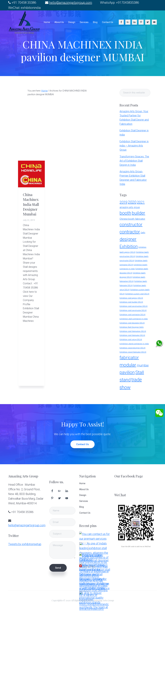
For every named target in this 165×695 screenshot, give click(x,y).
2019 (123, 202)
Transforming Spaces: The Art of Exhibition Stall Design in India (134, 160)
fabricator (129, 357)
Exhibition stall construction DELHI (133, 306)
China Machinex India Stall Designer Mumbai (31, 204)
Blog (81, 507)
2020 (132, 202)
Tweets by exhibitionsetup (24, 544)
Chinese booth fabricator (132, 219)
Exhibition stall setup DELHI (131, 339)
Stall (139, 372)
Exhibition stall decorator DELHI (132, 323)
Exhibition (129, 246)
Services (83, 501)
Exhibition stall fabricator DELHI (132, 335)
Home (82, 483)
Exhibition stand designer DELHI (132, 348)
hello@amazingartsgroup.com (70, 3)
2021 (141, 202)
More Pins (88, 566)
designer (128, 239)
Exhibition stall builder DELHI (131, 302)
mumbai (143, 365)
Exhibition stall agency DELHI (131, 298)
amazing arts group (130, 207)
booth (125, 213)
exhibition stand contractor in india (134, 344)
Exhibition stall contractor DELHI (132, 315)
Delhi (143, 232)
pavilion (127, 372)
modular (128, 365)
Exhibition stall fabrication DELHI (133, 331)
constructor (131, 224)
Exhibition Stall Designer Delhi (132, 327)
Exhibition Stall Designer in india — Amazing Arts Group (134, 145)
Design (82, 495)
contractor (130, 231)
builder (138, 213)
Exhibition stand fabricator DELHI (133, 352)
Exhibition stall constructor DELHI (133, 310)
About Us (84, 489)
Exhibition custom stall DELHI (137, 294)
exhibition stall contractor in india (134, 319)
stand (125, 379)
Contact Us (82, 444)
